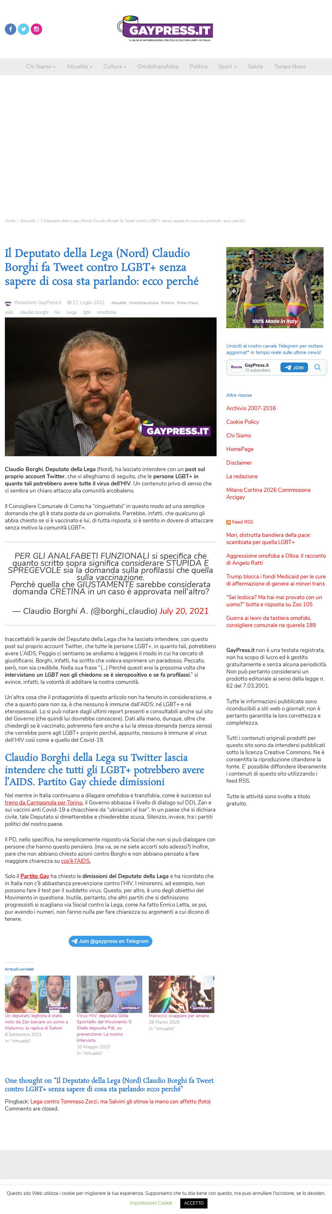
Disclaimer (239, 463)
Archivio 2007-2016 (251, 408)
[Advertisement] (166, 136)
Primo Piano (187, 302)
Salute (255, 66)
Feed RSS (242, 522)
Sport (226, 66)
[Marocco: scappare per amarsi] (181, 994)
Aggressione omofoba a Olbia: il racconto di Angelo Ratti (276, 559)
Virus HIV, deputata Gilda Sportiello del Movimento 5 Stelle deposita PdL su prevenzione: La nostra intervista (104, 1028)
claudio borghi (33, 312)
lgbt (87, 312)
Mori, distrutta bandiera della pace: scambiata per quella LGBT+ (268, 538)
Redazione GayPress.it (38, 302)
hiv (57, 312)
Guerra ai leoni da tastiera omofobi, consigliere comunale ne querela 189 (271, 621)
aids (9, 312)
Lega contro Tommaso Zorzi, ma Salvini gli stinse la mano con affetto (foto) (120, 1101)
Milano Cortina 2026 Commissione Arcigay (268, 493)
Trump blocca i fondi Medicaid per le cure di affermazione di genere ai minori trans (276, 580)
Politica (199, 66)
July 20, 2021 (184, 611)
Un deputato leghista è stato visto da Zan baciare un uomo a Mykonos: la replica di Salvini (36, 1022)
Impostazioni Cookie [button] (151, 1203)
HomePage (240, 449)
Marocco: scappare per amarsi (179, 1016)
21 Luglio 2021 (89, 302)
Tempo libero (290, 66)
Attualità (77, 66)
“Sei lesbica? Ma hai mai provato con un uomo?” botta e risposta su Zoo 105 (274, 601)
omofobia (106, 312)
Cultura (113, 66)
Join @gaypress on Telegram (113, 941)
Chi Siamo (39, 66)
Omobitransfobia (158, 66)
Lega (71, 312)
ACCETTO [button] (194, 1203)
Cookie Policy (242, 422)
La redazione (242, 476)
